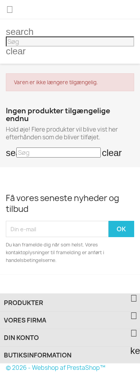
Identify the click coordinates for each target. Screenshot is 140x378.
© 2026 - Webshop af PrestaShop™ (55, 368)
